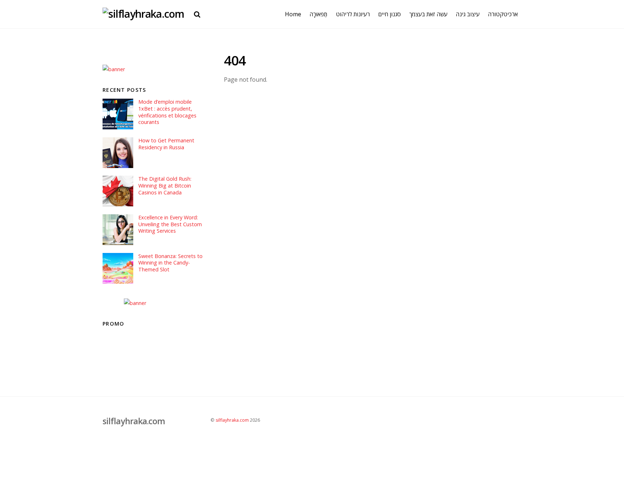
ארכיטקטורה (503, 14)
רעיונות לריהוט (353, 14)
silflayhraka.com (232, 420)
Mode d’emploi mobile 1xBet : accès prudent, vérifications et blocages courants (167, 112)
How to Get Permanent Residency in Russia (166, 144)
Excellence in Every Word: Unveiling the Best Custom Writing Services (170, 224)
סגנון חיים (389, 14)
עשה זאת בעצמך (428, 14)
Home (293, 14)
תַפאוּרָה (318, 14)
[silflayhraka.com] (143, 14)
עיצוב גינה (468, 14)
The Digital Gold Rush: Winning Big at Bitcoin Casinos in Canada (164, 185)
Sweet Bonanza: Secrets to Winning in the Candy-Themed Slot (170, 263)
